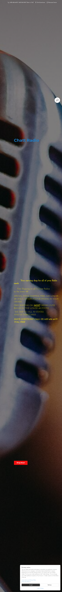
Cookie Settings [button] (40, 588)
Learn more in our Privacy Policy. (29, 580)
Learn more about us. (26, 581)
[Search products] (57, 100)
